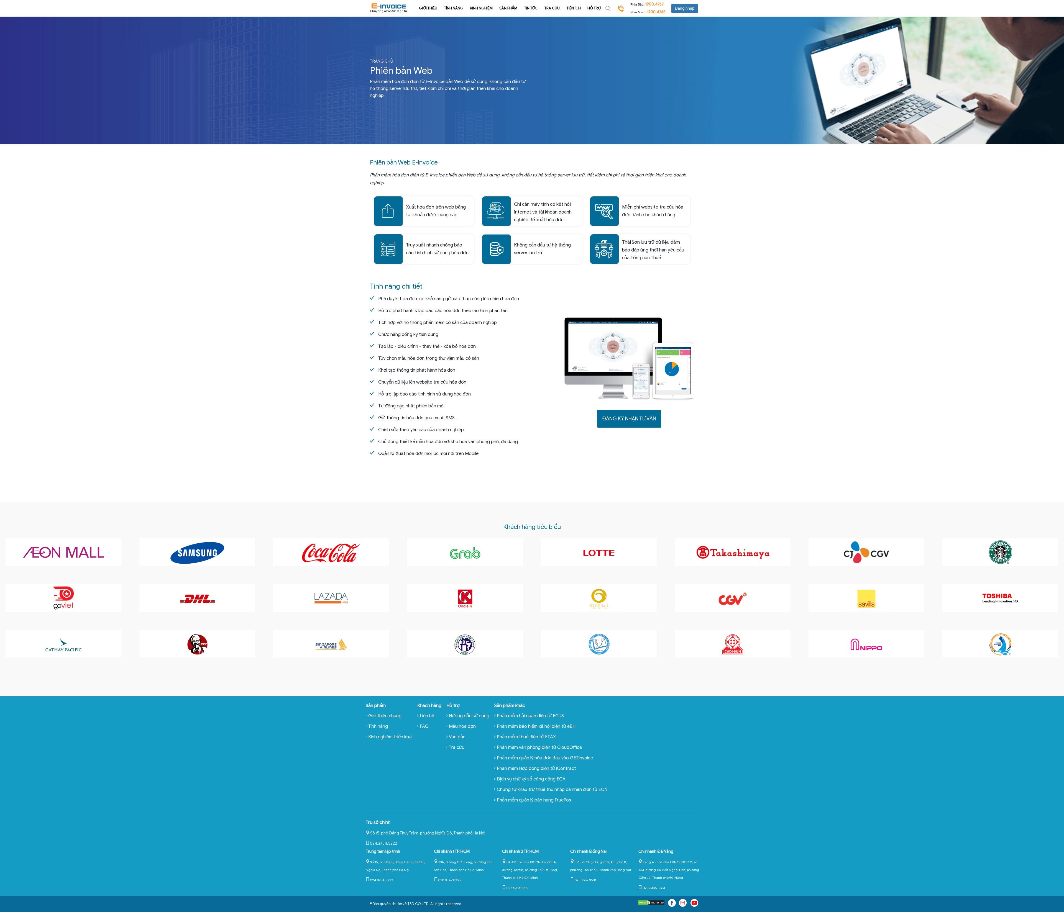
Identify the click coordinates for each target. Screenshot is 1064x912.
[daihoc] (599, 643)
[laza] (331, 598)
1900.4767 (654, 4)
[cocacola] (331, 552)
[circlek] (465, 598)
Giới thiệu (428, 8)
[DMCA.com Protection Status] (651, 904)
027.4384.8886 (517, 888)
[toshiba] (1000, 598)
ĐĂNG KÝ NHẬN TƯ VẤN (629, 419)
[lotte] (599, 552)
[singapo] (331, 643)
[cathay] (63, 643)
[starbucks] (1000, 552)
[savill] (866, 598)
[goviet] (63, 598)
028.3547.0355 (449, 880)
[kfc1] (197, 643)
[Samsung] (197, 552)
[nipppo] (866, 643)
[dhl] (197, 598)
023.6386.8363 (654, 888)
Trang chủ (381, 61)
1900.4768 (656, 12)
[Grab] (465, 552)
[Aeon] (63, 552)
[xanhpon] (465, 643)
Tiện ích (573, 8)
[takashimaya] (733, 552)
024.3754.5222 (383, 843)
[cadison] (733, 643)
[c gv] (733, 598)
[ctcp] (1000, 643)
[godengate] (599, 598)
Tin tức (531, 8)
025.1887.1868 (585, 880)
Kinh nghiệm (481, 8)
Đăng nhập (685, 8)
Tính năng (453, 8)
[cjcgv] (866, 552)
